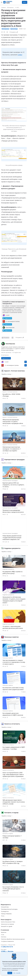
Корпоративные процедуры (10, 480)
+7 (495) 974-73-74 (7, 947)
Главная (3, 7)
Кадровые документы (8, 569)
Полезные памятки (8, 658)
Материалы (10, 7)
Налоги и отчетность (8, 745)
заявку (20, 55)
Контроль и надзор (8, 833)
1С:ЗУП (17, 7)
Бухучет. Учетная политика (10, 392)
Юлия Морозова (10, 343)
